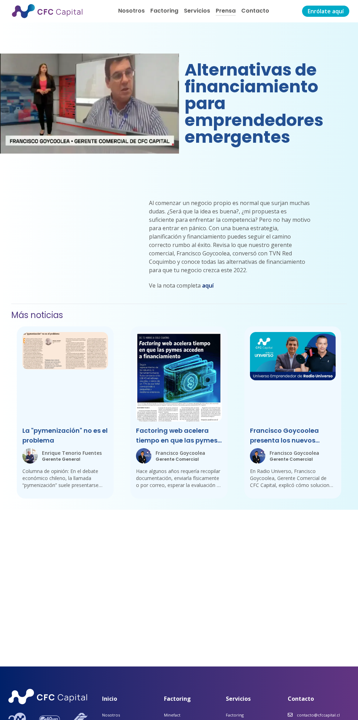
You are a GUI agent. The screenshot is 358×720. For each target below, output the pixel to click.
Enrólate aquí (326, 11)
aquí (208, 285)
